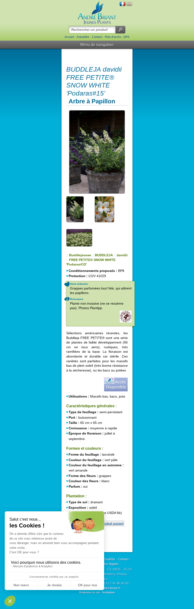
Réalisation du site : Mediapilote (97, 592)
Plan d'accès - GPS (117, 37)
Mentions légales (107, 564)
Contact (97, 37)
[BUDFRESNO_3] (108, 209)
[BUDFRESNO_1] (97, 152)
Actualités (83, 37)
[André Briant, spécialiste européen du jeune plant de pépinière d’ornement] (97, 13)
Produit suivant (112, 523)
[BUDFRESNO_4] (79, 237)
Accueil (69, 37)
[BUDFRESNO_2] (79, 209)
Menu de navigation (97, 45)
